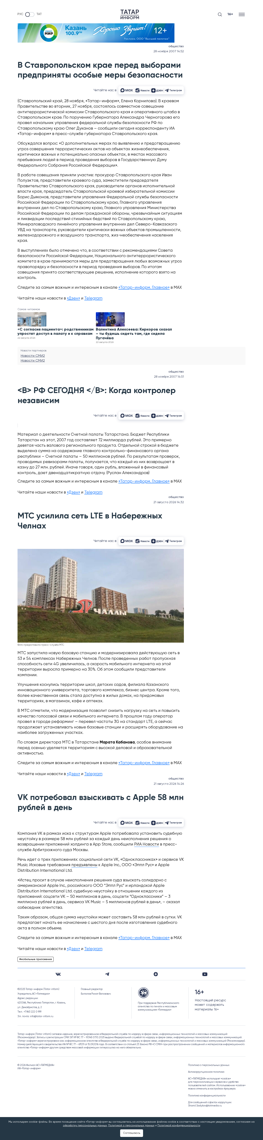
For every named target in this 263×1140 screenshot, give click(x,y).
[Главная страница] (130, 14)
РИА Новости (146, 844)
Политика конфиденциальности (207, 1095)
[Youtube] (204, 974)
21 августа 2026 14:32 (168, 502)
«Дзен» (73, 298)
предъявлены (84, 865)
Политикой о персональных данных (131, 1125)
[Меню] (242, 14)
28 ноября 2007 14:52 (168, 51)
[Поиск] (220, 14)
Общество (176, 46)
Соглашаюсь (131, 1133)
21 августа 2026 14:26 (169, 784)
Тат (39, 14)
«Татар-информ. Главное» (144, 288)
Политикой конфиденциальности (178, 1125)
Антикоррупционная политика (206, 1072)
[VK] (58, 974)
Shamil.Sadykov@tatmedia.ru (205, 1106)
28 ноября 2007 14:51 (169, 376)
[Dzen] (156, 974)
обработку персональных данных (85, 1125)
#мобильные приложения (35, 959)
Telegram (93, 298)
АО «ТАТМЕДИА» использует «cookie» (209, 1079)
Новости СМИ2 (33, 356)
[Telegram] (107, 974)
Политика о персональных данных (208, 1065)
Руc (20, 14)
